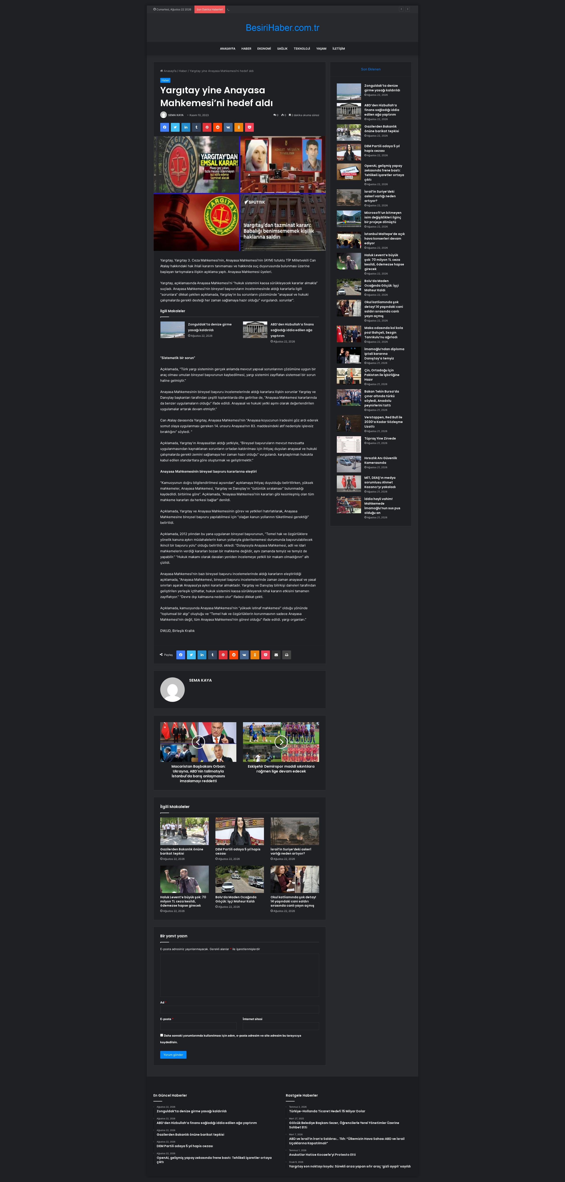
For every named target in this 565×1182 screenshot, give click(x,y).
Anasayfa (227, 48)
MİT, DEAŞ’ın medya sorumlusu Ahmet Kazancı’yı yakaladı (380, 482)
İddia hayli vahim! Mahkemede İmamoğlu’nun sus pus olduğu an (382, 506)
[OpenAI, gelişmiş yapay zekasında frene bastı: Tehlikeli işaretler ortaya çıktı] (349, 171)
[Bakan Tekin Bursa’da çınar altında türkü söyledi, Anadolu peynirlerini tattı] (349, 397)
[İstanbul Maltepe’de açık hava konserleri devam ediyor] (349, 240)
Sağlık (282, 48)
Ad (163, 1002)
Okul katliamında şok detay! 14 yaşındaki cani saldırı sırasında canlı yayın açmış (293, 901)
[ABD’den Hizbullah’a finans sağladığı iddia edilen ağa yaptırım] (255, 329)
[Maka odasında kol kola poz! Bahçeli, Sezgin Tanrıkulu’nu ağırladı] (349, 334)
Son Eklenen (371, 69)
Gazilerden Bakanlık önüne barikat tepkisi (255, 9)
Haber (246, 48)
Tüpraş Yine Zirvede (380, 438)
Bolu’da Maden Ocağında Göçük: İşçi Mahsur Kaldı (235, 899)
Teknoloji (302, 48)
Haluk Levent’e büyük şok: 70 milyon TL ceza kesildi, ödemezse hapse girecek (183, 901)
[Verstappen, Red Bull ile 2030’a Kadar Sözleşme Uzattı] (349, 423)
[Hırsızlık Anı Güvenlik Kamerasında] (349, 464)
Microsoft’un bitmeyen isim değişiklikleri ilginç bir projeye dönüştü (382, 217)
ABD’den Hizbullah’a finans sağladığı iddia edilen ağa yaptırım (292, 330)
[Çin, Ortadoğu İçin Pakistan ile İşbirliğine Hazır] (349, 376)
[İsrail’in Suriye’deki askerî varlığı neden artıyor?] (295, 831)
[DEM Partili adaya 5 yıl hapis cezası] (239, 831)
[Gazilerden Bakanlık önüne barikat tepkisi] (184, 831)
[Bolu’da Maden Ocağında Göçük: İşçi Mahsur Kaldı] (239, 879)
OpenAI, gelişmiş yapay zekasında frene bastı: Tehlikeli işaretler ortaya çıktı (384, 172)
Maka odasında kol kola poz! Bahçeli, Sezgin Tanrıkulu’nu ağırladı (383, 332)
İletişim (339, 48)
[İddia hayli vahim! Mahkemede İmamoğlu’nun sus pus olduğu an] (349, 505)
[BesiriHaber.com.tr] (282, 27)
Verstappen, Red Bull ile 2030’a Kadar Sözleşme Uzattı (383, 422)
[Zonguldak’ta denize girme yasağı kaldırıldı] (172, 329)
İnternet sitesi (252, 1019)
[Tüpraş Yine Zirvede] (349, 444)
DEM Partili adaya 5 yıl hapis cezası (237, 851)
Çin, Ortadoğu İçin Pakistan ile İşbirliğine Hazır (381, 375)
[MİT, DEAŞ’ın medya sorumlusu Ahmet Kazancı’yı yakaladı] (349, 483)
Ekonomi (264, 48)
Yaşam (321, 48)
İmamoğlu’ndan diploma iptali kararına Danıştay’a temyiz (384, 354)
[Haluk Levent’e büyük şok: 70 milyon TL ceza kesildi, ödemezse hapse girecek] (184, 879)
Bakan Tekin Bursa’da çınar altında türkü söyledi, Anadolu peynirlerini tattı (381, 398)
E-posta (166, 1019)
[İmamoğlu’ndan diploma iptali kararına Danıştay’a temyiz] (349, 355)
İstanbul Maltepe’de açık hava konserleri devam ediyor (384, 238)
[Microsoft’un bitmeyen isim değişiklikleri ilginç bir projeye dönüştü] (349, 218)
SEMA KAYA (176, 115)
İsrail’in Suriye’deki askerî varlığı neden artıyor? (291, 851)
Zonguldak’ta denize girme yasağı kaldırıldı (382, 87)
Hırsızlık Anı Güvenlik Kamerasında (380, 460)
